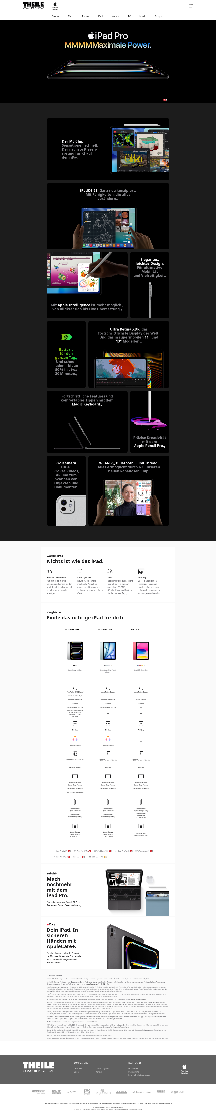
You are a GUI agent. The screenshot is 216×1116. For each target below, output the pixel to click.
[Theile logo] (33, 5)
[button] (190, 5)
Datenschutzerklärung (135, 1109)
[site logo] (42, 1067)
